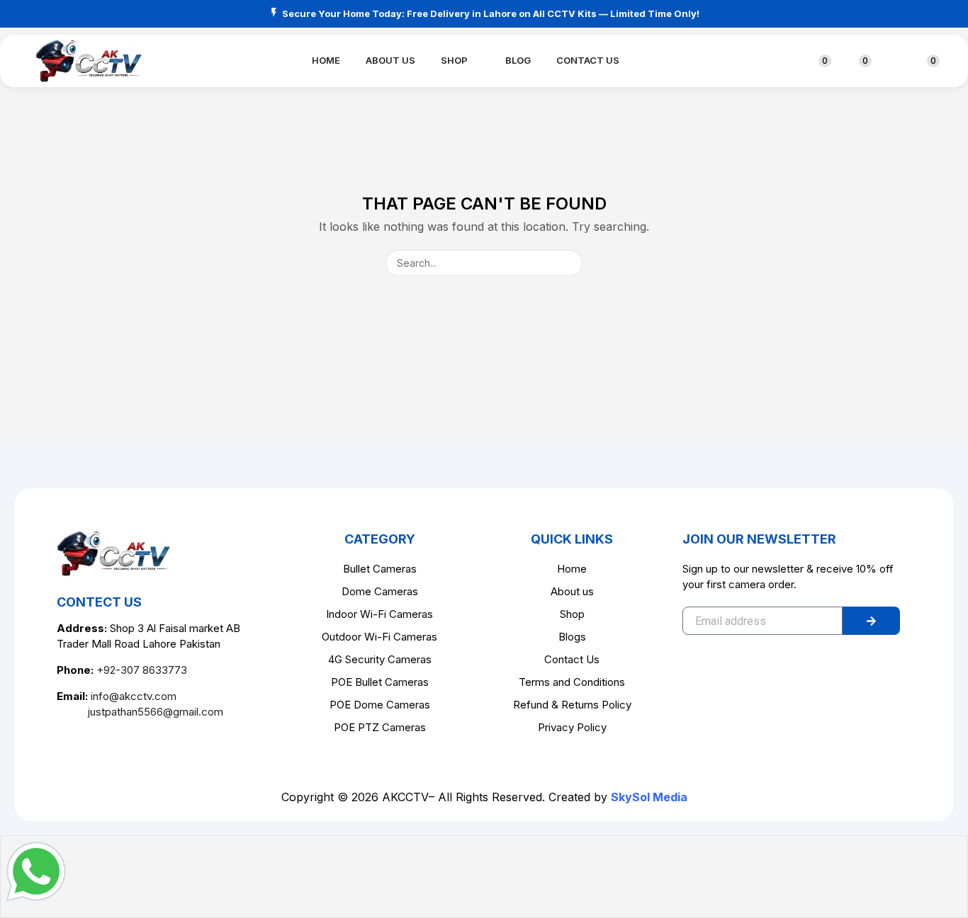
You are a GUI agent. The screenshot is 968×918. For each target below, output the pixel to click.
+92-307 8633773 (141, 670)
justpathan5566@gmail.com (140, 711)
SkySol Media (649, 797)
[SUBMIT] (871, 621)
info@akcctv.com (133, 696)
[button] (784, 60)
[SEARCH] (569, 263)
